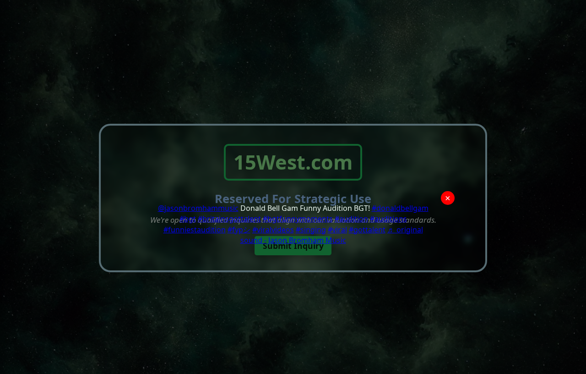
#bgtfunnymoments (298, 219)
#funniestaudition (194, 230)
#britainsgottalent (229, 219)
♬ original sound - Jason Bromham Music (331, 235)
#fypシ (239, 230)
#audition (351, 219)
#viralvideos (273, 230)
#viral (337, 230)
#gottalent (367, 230)
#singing (311, 230)
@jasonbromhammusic (198, 208)
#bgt (187, 219)
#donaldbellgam (400, 208)
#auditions (388, 219)
